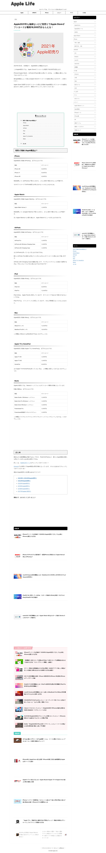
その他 (84, 12)
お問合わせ (61, 848)
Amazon (16, 466)
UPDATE (34, 12)
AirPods (25, 128)
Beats (24, 138)
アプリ (71, 12)
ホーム (55, 848)
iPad (24, 130)
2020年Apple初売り (24, 483)
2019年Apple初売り (24, 486)
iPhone (46, 12)
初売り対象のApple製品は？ (30, 120)
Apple (21, 12)
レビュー (59, 12)
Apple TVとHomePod (28, 136)
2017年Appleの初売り (24, 491)
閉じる (44, 115)
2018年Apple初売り (24, 488)
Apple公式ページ (25, 463)
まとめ (24, 143)
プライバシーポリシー (46, 848)
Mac (24, 133)
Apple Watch (26, 125)
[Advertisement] (40, 100)
